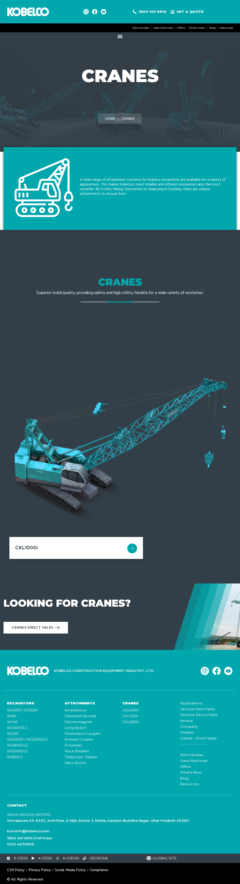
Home (110, 118)
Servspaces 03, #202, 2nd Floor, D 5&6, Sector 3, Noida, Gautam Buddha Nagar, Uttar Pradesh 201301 (98, 820)
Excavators (20, 703)
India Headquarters (28, 814)
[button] (120, 36)
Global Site (164, 858)
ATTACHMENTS (80, 703)
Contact (17, 805)
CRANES (130, 703)
